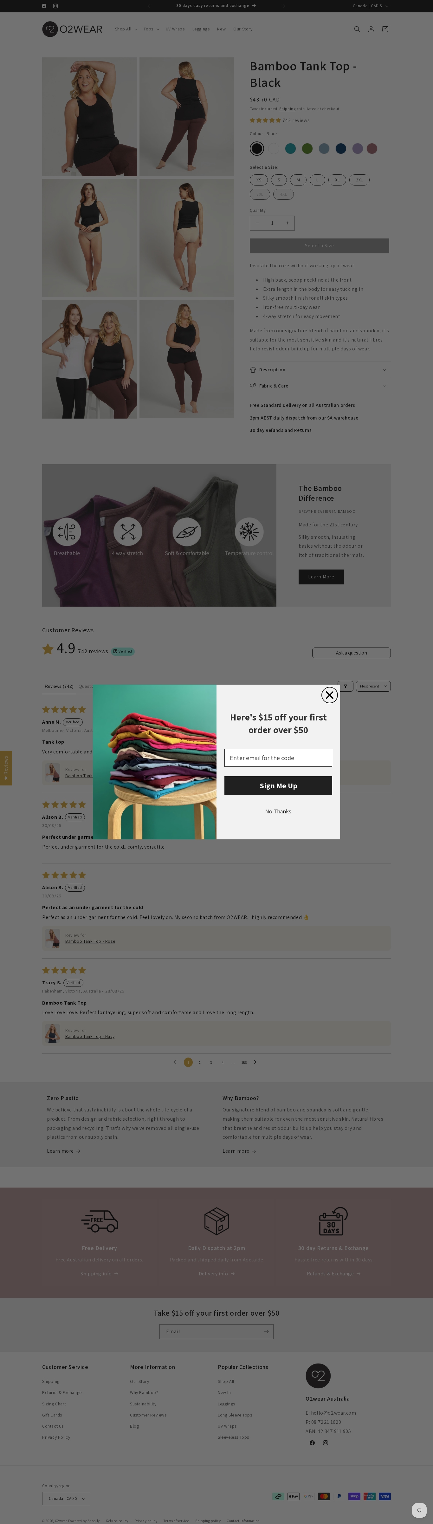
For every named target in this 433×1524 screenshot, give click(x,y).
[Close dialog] (330, 695)
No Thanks (278, 811)
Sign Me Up (278, 785)
